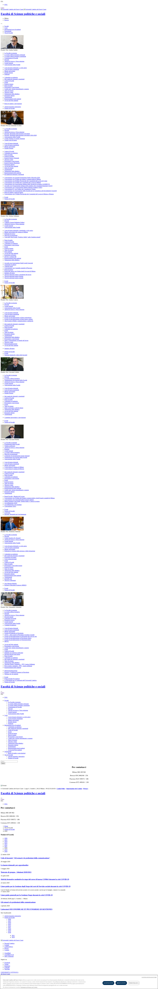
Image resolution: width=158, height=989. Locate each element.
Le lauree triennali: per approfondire (14, 865)
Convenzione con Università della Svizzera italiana (19, 499)
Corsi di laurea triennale (11, 143)
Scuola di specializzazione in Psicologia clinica (17, 638)
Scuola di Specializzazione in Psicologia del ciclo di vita (20, 636)
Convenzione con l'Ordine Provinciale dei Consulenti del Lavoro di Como (25, 181)
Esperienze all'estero (10, 255)
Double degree (8, 72)
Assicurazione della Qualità (12, 64)
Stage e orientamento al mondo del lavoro (16, 340)
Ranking (6, 449)
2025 (5, 840)
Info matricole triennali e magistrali (14, 79)
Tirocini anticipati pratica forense (13, 276)
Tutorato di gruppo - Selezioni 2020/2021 (16, 872)
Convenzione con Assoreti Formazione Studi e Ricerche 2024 (22, 177)
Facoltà (6, 26)
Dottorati (7, 74)
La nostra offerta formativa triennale (14, 55)
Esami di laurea (8, 84)
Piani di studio (8, 85)
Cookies (6, 950)
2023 (5, 843)
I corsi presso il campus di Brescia (14, 469)
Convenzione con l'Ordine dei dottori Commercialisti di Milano (22, 179)
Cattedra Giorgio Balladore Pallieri (14, 222)
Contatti (6, 945)
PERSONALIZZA (134, 983)
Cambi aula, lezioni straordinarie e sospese (16, 89)
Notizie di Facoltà (9, 108)
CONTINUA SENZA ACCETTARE (149, 977)
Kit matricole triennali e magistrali (14, 174)
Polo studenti (8, 251)
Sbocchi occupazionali (10, 235)
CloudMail (7, 953)
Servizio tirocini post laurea (12, 654)
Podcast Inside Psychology (12, 678)
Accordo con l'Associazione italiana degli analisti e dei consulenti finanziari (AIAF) (28, 186)
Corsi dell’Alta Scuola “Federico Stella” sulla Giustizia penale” (22, 237)
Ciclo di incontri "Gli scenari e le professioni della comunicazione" (25, 858)
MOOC (6, 641)
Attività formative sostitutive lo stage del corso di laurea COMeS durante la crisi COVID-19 (35, 879)
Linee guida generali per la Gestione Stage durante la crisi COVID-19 (27, 895)
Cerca (3, 763)
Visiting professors (9, 446)
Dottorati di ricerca (9, 234)
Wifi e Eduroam (9, 956)
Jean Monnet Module (10, 583)
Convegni (7, 512)
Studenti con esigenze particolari (13, 653)
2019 (5, 850)
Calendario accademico (11, 77)
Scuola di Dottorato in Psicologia (13, 633)
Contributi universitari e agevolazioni (15, 417)
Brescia (6, 20)
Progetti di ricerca (9, 620)
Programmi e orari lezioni (11, 87)
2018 (5, 851)
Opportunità (7, 31)
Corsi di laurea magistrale (11, 69)
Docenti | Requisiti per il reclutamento (15, 514)
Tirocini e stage (8, 92)
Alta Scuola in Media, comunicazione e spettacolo (18, 321)
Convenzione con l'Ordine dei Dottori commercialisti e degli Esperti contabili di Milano (29, 498)
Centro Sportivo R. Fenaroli (12, 538)
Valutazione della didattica (11, 94)
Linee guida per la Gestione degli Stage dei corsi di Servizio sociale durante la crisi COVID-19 (35, 886)
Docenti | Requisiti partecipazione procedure (17, 133)
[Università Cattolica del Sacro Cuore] (23, 9)
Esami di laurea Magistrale (12, 163)
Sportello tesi (8, 579)
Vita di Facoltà (8, 33)
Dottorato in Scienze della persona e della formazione (19, 551)
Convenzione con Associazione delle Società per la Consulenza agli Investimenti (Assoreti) (30, 191)
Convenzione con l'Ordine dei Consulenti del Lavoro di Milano (22, 182)
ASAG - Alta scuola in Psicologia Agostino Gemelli (19, 635)
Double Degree (8, 148)
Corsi (5, 28)
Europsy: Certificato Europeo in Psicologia (16, 672)
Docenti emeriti (8, 617)
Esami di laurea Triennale (11, 158)
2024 (5, 841)
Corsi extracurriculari (10, 559)
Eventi (6, 197)
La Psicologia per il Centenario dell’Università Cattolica (20, 680)
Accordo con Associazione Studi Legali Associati (18, 263)
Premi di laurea (8, 269)
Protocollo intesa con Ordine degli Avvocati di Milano (19, 271)
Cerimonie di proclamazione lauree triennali (17, 456)
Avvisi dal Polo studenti (11, 100)
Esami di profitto (9, 156)
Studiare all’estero (9, 273)
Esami (6, 82)
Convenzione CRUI (10, 506)
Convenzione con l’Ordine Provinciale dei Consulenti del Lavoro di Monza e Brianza (29, 194)
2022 (5, 845)
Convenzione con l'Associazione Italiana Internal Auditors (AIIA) (23, 187)
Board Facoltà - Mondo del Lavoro (14, 496)
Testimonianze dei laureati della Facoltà (15, 380)
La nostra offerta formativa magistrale (15, 56)
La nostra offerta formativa (12, 378)
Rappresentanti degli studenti (12, 99)
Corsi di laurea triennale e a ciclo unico (15, 68)
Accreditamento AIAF (10, 503)
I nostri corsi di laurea (10, 140)
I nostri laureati (8, 63)
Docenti (6, 59)
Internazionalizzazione (10, 344)
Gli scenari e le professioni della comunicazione (18, 902)
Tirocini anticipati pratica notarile (13, 278)
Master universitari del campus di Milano (16, 232)
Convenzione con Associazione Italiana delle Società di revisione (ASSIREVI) (27, 184)
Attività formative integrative (12, 107)
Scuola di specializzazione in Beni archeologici (17, 317)
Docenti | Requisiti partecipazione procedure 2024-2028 (20, 135)
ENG (5, 4)
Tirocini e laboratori (10, 580)
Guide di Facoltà (9, 81)
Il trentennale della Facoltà (12, 444)
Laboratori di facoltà (10, 618)
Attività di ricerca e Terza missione (14, 61)
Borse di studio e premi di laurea (13, 192)
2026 (5, 838)
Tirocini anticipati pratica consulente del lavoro (17, 274)
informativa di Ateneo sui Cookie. (29, 987)
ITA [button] (2, 1)
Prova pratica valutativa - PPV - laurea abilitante (18, 666)
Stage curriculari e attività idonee (13, 408)
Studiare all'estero (9, 348)
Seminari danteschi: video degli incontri (15, 355)
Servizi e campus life (10, 256)
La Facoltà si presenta (10, 53)
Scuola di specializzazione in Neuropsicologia (17, 640)
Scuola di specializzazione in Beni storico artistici (18, 319)
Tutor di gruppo (8, 90)
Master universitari (9, 71)
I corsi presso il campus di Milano (14, 467)
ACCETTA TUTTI (108, 983)
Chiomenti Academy (10, 264)
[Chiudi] (1, 691)
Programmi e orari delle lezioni (13, 565)
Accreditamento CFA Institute (13, 504)
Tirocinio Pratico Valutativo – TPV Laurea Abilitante (19, 664)
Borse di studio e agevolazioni (13, 103)
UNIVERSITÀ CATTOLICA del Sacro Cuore (9, 973)
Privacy (6, 948)
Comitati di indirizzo (10, 625)
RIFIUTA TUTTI (121, 983)
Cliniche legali (8, 266)
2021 (5, 846)
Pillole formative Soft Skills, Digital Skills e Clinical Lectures (22, 501)
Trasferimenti (8, 97)
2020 (9, 929)
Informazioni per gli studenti (12, 29)
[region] (79, 982)
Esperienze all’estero (10, 557)
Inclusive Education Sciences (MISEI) (15, 585)
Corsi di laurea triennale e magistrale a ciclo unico (18, 230)
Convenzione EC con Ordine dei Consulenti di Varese (20, 189)
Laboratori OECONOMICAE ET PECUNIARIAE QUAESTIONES (26, 909)
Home (6, 826)
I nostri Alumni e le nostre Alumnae (14, 138)
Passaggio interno (9, 95)
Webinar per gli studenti (11, 674)
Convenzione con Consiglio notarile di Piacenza (18, 268)
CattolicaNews (8, 946)
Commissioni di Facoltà (11, 58)
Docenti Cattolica (9, 943)
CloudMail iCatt (9, 955)
